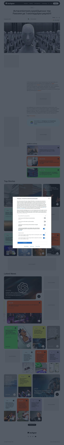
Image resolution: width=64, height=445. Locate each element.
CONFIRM (25, 242)
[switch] (44, 218)
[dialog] (32, 222)
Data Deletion (26, 246)
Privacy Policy (38, 246)
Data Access (32, 246)
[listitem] (32, 215)
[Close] (49, 199)
